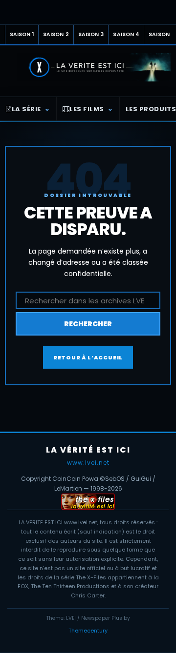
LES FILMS (86, 109)
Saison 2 (56, 34)
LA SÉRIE (26, 109)
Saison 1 (22, 34)
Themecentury (88, 630)
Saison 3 (91, 34)
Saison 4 (126, 34)
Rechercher (88, 324)
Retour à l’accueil (88, 357)
